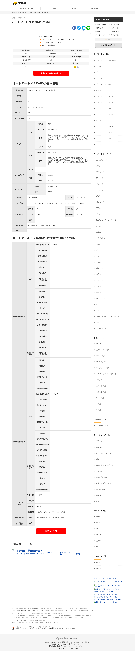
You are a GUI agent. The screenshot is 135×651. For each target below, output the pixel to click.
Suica (98, 523)
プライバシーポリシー (77, 644)
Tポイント (99, 410)
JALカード (99, 196)
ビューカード (100, 250)
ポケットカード (101, 268)
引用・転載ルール (63, 644)
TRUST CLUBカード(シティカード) (108, 316)
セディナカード (101, 280)
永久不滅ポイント (102, 386)
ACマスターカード (102, 298)
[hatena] (84, 28)
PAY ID (98, 501)
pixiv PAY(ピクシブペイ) (104, 483)
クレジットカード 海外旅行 (105, 126)
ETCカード (100, 90)
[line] (88, 28)
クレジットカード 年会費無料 (106, 60)
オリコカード (100, 226)
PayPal (98, 495)
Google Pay (100, 568)
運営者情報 (63, 642)
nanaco (98, 517)
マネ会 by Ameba (22, 610)
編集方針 (87, 642)
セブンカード (100, 310)
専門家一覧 (71, 642)
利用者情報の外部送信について (58, 646)
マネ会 (14, 12)
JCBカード (100, 166)
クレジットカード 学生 (103, 138)
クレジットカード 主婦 (103, 144)
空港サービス (101, 35)
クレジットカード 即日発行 (105, 114)
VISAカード (100, 172)
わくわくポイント (102, 392)
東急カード (100, 286)
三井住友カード (101, 160)
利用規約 (54, 644)
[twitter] (79, 28)
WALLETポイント (102, 362)
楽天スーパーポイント (103, 350)
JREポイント (100, 380)
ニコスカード (100, 292)
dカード (99, 304)
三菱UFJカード (101, 328)
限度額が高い (115, 35)
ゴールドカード (101, 66)
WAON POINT (101, 344)
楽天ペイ (99, 441)
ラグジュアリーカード (103, 238)
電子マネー (94, 8)
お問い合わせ (82, 646)
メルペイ (99, 471)
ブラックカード (101, 78)
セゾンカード (100, 244)
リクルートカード (102, 262)
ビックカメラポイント (103, 368)
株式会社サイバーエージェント (50, 628)
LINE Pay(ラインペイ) (103, 453)
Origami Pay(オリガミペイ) (105, 465)
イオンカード (100, 214)
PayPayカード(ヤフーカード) (106, 220)
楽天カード (100, 208)
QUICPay (99, 547)
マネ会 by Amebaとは (52, 642)
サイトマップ (73, 646)
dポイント (99, 404)
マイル (114, 8)
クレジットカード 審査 (103, 108)
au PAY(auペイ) (101, 477)
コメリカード (100, 322)
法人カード (100, 120)
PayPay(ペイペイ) (102, 447)
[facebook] (74, 28)
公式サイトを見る (51, 531)
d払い (98, 459)
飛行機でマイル (116, 32)
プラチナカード (101, 72)
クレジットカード (23, 12)
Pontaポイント (101, 398)
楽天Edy (99, 541)
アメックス (100, 178)
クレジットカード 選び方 (104, 102)
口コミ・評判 (52, 8)
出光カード (100, 274)
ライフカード (100, 256)
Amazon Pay (100, 489)
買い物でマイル (116, 24)
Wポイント (101, 32)
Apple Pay (99, 562)
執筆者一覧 (79, 642)
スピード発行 (115, 28)
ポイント (73, 8)
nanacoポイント (101, 356)
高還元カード (101, 24)
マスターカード (101, 190)
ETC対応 (100, 28)
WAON (98, 535)
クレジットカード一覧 (26, 8)
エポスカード (100, 232)
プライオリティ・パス (103, 84)
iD (97, 529)
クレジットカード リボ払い (105, 132)
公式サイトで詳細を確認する (51, 73)
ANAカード (100, 202)
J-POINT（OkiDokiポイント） (106, 374)
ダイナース (100, 184)
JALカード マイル (102, 425)
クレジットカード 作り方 (104, 96)
